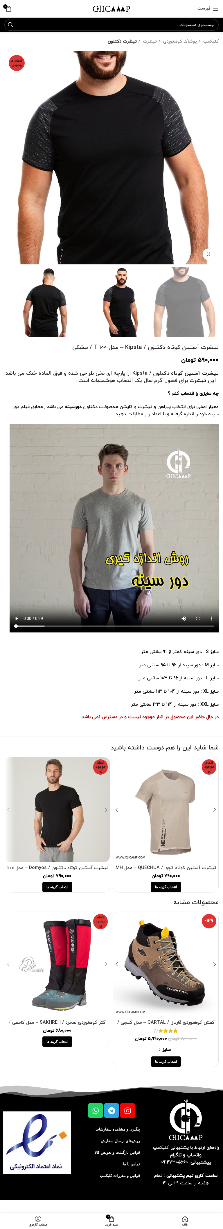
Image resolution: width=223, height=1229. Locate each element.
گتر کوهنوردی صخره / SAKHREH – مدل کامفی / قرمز (57, 1025)
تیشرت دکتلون (122, 41)
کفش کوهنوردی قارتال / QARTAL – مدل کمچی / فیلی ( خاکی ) (166, 1025)
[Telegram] (111, 1110)
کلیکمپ (210, 41)
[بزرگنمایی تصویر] (208, 254)
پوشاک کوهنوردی (179, 41)
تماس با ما (131, 1164)
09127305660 (174, 1162)
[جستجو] (10, 25)
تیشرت (149, 41)
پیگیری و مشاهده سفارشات (118, 1129)
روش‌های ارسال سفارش (120, 1141)
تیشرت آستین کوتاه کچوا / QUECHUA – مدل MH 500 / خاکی (166, 871)
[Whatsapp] (95, 1110)
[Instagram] (127, 1110)
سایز (166, 1050)
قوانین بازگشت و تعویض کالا (117, 1152)
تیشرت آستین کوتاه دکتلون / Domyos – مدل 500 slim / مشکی (57, 871)
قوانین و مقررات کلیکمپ (120, 1175)
